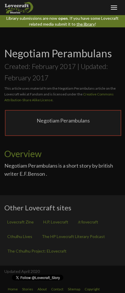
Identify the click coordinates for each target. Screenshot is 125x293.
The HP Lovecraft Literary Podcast (73, 236)
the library (85, 24)
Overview (23, 153)
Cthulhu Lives (19, 236)
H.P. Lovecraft (55, 221)
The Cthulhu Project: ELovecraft (37, 250)
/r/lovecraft (88, 221)
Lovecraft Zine (20, 221)
